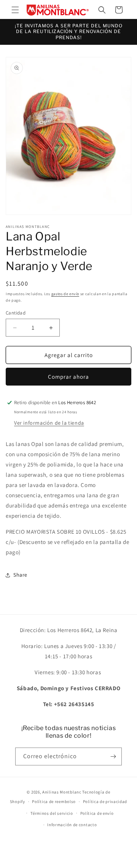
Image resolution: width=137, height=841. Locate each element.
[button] (15, 10)
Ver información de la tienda (49, 422)
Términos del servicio (51, 813)
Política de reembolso (54, 801)
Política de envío (97, 813)
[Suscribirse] (113, 756)
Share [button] (20, 574)
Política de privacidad (105, 801)
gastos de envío (65, 293)
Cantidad (15, 313)
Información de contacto (72, 824)
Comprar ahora (68, 376)
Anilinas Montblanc (61, 792)
